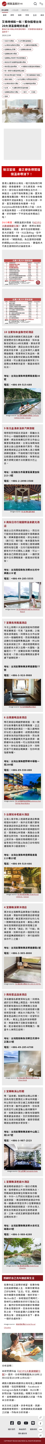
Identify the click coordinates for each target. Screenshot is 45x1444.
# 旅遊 (33, 92)
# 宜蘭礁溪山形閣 (9, 49)
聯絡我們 (22, 1429)
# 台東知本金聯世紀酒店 (12, 45)
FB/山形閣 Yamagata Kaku (28, 1171)
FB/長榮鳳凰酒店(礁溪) (28, 707)
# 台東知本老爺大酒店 (11, 83)
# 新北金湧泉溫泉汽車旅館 (12, 75)
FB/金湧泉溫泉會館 (28, 511)
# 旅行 (25, 92)
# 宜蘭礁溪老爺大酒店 (11, 92)
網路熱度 (25, 10)
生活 (34, 15)
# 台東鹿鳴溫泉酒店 (29, 83)
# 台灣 (6, 88)
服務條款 (33, 1429)
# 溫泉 (6, 96)
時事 (27, 15)
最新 (4, 15)
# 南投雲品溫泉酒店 (10, 66)
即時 (12, 15)
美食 (42, 15)
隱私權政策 (22, 1433)
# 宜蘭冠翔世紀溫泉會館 (20, 88)
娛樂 (20, 15)
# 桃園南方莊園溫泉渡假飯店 (30, 66)
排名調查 (5, 10)
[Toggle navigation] (41, 4)
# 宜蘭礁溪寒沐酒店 (10, 54)
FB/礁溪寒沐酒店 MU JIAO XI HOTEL (28, 984)
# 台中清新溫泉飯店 (24, 41)
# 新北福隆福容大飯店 (33, 75)
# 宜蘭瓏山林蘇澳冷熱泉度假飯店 (15, 58)
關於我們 (11, 1429)
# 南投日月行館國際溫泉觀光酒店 (15, 62)
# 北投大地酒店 (9, 41)
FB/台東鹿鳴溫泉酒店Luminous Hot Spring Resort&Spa (28, 802)
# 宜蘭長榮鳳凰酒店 (30, 45)
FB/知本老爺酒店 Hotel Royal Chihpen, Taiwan (27, 895)
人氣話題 (15, 10)
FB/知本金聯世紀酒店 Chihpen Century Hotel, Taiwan (26, 416)
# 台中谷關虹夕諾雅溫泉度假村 (27, 79)
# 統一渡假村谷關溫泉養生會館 (14, 71)
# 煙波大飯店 (8, 79)
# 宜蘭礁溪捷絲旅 (25, 49)
